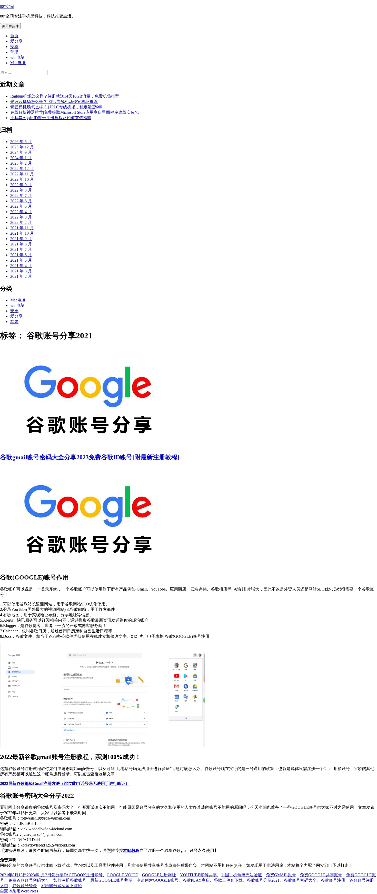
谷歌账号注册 (333, 880)
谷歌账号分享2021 (263, 880)
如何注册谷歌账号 (69, 880)
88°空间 (7, 6)
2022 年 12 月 (22, 168)
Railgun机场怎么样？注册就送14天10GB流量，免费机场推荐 (64, 96)
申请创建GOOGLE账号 (157, 880)
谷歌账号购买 (53, 885)
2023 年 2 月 (21, 163)
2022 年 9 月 (21, 185)
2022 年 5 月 (21, 206)
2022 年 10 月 (22, 179)
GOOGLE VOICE (122, 875)
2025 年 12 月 (22, 147)
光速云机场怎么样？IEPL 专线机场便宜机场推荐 (54, 101)
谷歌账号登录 (24, 885)
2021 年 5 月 (21, 260)
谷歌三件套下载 (228, 880)
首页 (14, 36)
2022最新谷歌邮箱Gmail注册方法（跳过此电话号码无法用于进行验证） (65, 783)
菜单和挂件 (10, 26)
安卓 (14, 46)
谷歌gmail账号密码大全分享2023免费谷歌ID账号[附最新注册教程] (90, 457)
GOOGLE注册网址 (159, 875)
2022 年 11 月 (22, 174)
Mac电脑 (18, 63)
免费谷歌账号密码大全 (28, 880)
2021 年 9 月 (21, 238)
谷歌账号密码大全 (300, 880)
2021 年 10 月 (22, 233)
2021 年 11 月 (22, 228)
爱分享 (16, 41)
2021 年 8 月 (21, 244)
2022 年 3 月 (21, 217)
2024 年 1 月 (21, 158)
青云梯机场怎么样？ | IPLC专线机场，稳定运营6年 (56, 107)
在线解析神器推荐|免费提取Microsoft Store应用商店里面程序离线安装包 (74, 112)
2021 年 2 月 (21, 276)
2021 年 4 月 (21, 265)
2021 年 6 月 (21, 255)
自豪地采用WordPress (19, 891)
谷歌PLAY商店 (196, 880)
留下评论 (74, 885)
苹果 (14, 52)
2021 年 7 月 (21, 249)
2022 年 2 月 (21, 222)
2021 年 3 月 (21, 271)
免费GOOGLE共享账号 (321, 875)
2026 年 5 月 (21, 141)
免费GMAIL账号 (281, 875)
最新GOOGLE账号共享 (111, 880)
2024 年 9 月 (21, 152)
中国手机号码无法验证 (241, 875)
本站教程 (131, 850)
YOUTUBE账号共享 (198, 875)
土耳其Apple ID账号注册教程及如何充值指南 (50, 118)
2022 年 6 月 (21, 201)
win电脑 (17, 57)
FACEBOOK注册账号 (83, 875)
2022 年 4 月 (21, 212)
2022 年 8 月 (21, 190)
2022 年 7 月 (21, 195)
